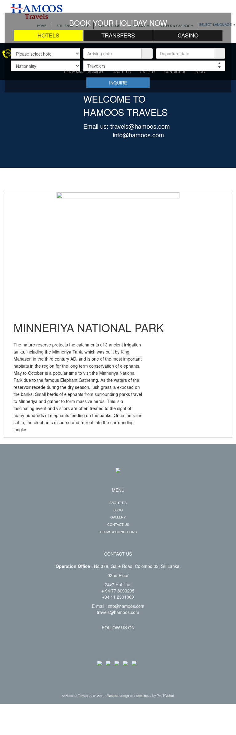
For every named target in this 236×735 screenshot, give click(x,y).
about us (118, 502)
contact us (118, 524)
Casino (188, 35)
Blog (118, 509)
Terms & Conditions (118, 531)
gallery (118, 516)
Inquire (118, 83)
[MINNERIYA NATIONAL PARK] (118, 253)
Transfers (118, 35)
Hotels (48, 35)
